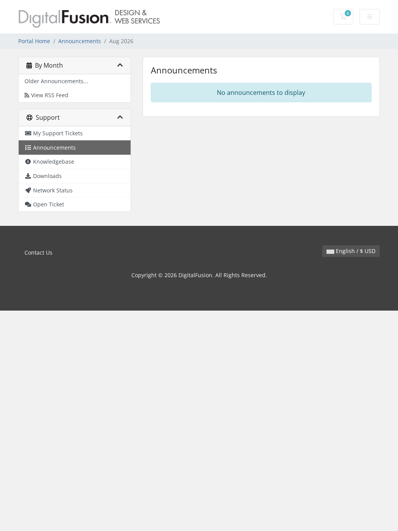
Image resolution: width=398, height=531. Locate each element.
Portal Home (34, 41)
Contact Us (38, 252)
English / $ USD (354, 251)
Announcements (79, 41)
